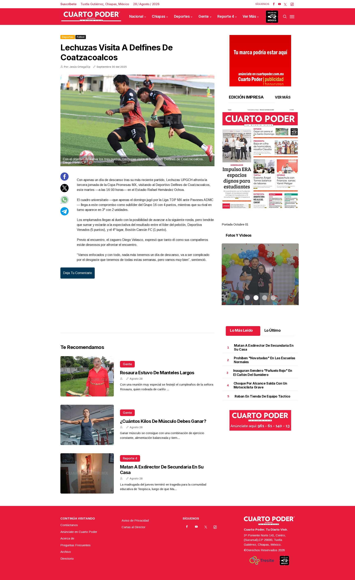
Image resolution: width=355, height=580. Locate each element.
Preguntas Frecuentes (75, 545)
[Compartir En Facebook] (64, 179)
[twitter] (285, 4)
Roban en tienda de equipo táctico (262, 396)
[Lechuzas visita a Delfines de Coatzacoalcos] (137, 120)
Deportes (182, 16)
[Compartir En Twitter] (64, 191)
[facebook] (273, 4)
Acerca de (67, 538)
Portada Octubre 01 (235, 224)
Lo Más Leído (241, 330)
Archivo (65, 551)
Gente (203, 16)
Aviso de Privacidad (135, 520)
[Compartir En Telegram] (64, 214)
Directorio (67, 558)
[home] (91, 16)
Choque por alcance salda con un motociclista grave (260, 385)
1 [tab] (247, 219)
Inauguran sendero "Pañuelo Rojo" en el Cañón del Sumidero (262, 372)
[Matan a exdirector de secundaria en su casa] (87, 473)
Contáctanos (69, 525)
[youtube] (279, 4)
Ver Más (249, 16)
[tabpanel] (260, 168)
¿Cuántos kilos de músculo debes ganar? (163, 421)
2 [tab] (256, 219)
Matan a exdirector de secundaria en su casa (263, 347)
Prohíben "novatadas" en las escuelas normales (264, 360)
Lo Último (272, 330)
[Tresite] (261, 560)
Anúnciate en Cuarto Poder (78, 532)
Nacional (136, 16)
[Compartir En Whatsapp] (64, 203)
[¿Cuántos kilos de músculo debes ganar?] (87, 425)
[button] (260, 159)
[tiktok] (292, 4)
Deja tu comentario (77, 273)
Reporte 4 (225, 16)
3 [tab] (264, 219)
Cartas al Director (133, 527)
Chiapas (158, 16)
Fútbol (80, 36)
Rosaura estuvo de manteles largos (157, 372)
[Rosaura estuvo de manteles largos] (87, 376)
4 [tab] (273, 219)
